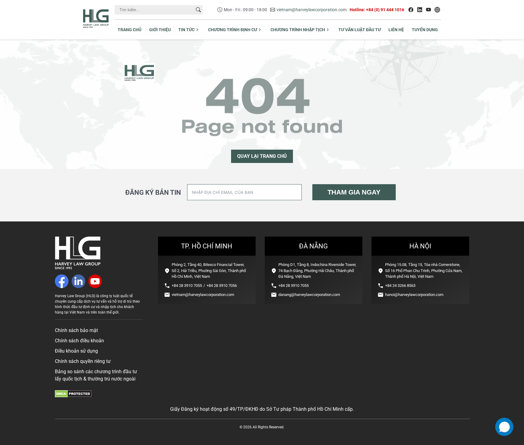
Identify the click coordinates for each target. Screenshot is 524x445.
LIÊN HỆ (396, 29)
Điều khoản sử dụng (76, 351)
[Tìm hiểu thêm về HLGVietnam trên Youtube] (428, 9)
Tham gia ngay (354, 192)
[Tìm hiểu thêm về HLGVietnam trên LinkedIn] (419, 9)
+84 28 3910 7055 (187, 285)
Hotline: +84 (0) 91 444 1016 (377, 9)
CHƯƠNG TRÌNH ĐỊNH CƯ (232, 29)
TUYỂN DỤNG (425, 29)
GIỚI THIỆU (160, 29)
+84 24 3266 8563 (400, 285)
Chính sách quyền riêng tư (83, 361)
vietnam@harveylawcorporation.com (312, 9)
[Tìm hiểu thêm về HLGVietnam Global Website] (437, 9)
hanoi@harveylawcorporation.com (414, 294)
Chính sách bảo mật (76, 330)
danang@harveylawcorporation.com (309, 294)
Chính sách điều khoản (79, 341)
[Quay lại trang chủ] (77, 268)
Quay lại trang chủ (262, 156)
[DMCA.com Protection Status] (73, 396)
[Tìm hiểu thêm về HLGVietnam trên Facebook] (411, 9)
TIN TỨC (186, 29)
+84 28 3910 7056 (222, 285)
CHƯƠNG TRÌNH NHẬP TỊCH (297, 29)
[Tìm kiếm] (198, 9)
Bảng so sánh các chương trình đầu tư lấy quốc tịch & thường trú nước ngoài (96, 375)
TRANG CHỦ (129, 29)
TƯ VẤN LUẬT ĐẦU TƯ (359, 29)
